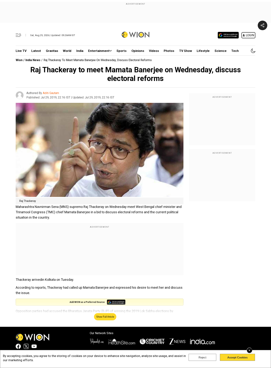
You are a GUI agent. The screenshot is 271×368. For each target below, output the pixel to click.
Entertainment (99, 51)
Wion (19, 60)
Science (221, 51)
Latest (36, 51)
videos (154, 51)
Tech (235, 51)
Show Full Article (105, 316)
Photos (169, 51)
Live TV (21, 51)
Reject (202, 357)
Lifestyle (203, 51)
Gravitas (52, 51)
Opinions (137, 51)
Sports (121, 51)
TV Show (185, 51)
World (67, 51)
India (79, 51)
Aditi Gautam (51, 93)
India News (32, 60)
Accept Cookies (237, 357)
